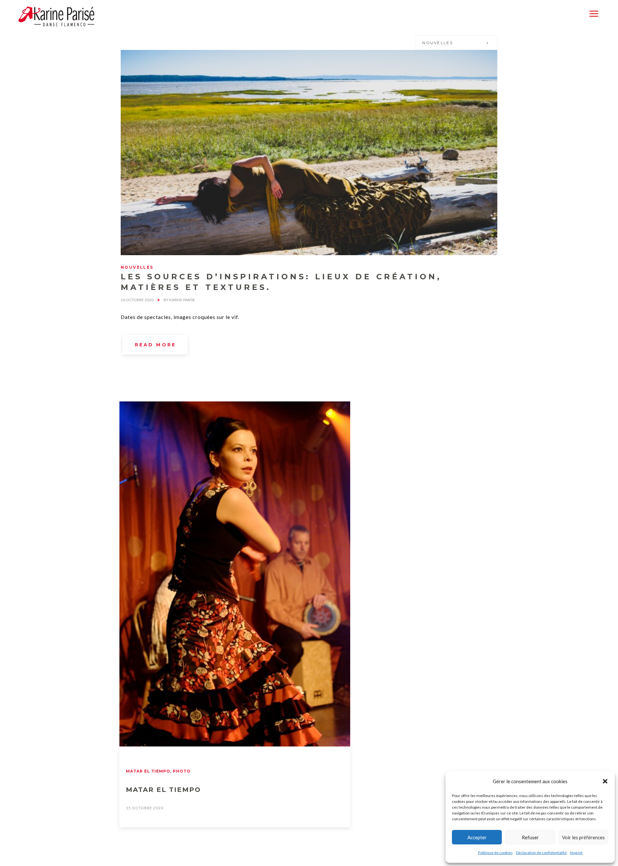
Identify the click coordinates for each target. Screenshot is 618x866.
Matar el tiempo (148, 771)
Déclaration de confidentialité (541, 852)
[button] (605, 781)
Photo (182, 771)
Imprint (576, 852)
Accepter (477, 837)
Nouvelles (437, 42)
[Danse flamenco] (56, 16)
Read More (155, 345)
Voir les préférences (583, 837)
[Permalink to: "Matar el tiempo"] (234, 573)
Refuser (530, 837)
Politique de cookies (495, 852)
